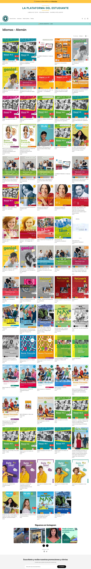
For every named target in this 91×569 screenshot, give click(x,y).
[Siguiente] (47, 545)
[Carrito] (87, 18)
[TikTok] (46, 551)
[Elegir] (17, 58)
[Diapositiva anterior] (1, 23)
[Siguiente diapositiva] (89, 23)
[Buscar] (82, 18)
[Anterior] (44, 545)
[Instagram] (44, 551)
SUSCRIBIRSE (61, 566)
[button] (81, 36)
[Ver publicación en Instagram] (21, 535)
